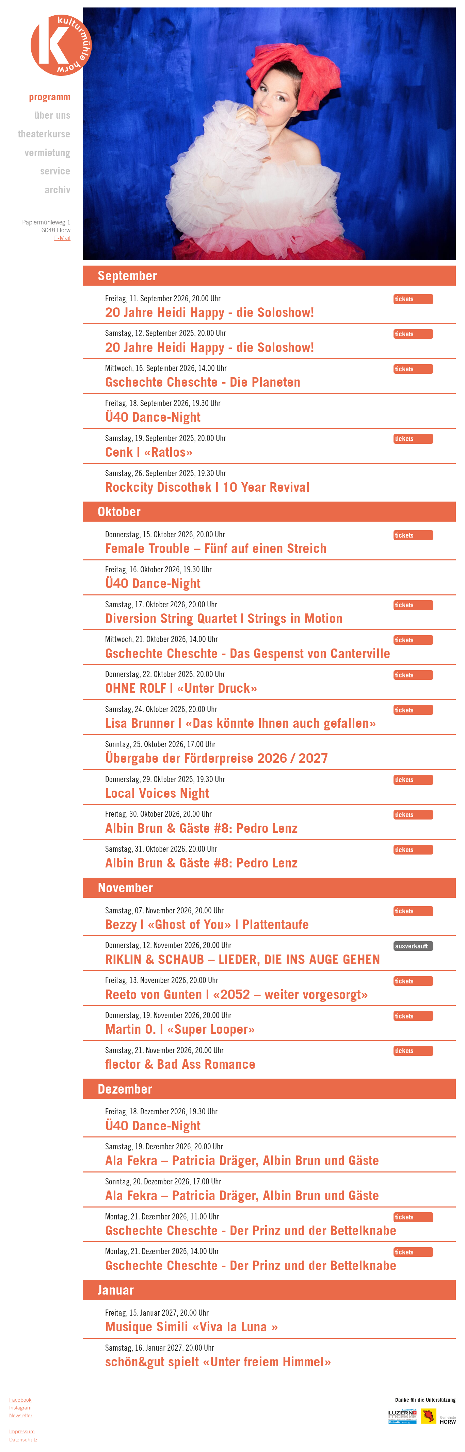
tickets (404, 300)
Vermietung (47, 154)
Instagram (20, 1408)
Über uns (52, 116)
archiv (57, 191)
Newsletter (20, 1416)
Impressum (22, 1432)
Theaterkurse (44, 135)
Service (55, 172)
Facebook (20, 1400)
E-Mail (62, 239)
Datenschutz (23, 1440)
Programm (49, 98)
